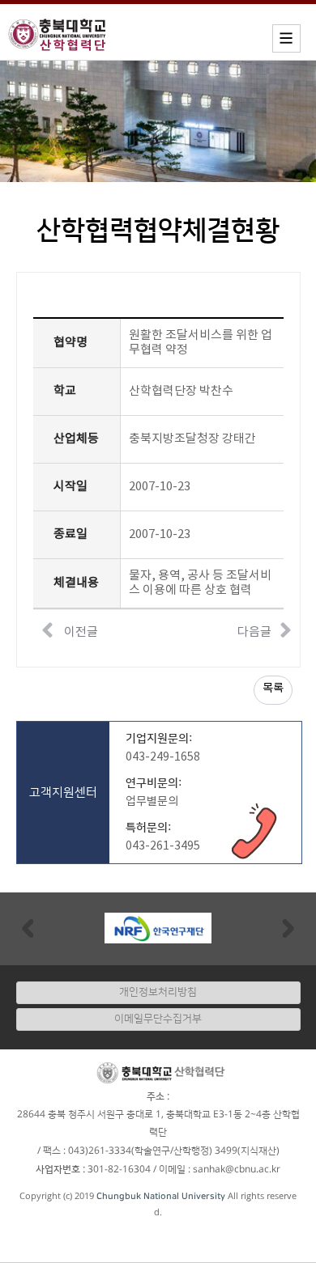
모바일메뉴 (286, 38)
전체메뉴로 (40, 12)
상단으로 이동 (287, 1242)
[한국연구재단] (158, 927)
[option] (158, 928)
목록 (273, 688)
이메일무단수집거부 (158, 1018)
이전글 (80, 632)
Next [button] (288, 928)
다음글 (254, 632)
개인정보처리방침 (158, 992)
